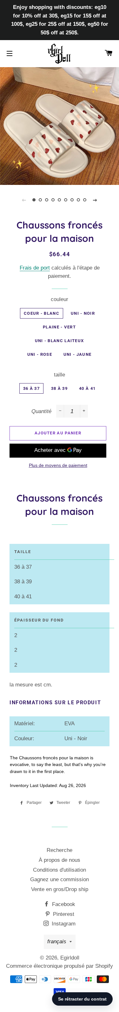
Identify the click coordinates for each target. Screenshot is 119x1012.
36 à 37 (31, 388)
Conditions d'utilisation (59, 870)
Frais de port (35, 268)
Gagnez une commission (59, 879)
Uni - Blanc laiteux (59, 340)
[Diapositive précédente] (24, 200)
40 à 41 (87, 388)
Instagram (63, 924)
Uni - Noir (83, 313)
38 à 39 (59, 388)
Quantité (41, 411)
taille (59, 375)
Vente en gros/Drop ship (59, 889)
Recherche (59, 850)
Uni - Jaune (77, 354)
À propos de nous (59, 860)
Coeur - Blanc (41, 313)
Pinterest (62, 914)
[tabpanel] (59, 125)
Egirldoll (69, 958)
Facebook (62, 904)
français (56, 941)
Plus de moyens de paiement (58, 465)
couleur (59, 299)
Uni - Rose (39, 354)
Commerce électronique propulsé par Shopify (59, 966)
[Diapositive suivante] (95, 200)
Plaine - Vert (59, 327)
